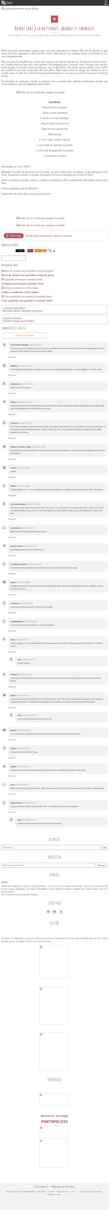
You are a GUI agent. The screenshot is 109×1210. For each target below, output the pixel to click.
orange (53, 35)
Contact (51, 1192)
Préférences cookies (54, 1194)
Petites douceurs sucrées (19, 35)
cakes (34, 35)
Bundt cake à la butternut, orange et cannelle (49, 235)
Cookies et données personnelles (90, 1192)
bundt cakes (43, 35)
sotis (16, 895)
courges (71, 35)
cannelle (87, 35)
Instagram (85, 61)
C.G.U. (73, 1192)
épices (78, 35)
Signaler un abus (62, 1192)
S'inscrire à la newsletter (13, 258)
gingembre (96, 35)
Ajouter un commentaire (25, 335)
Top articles (42, 1192)
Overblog (69, 1186)
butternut (62, 35)
